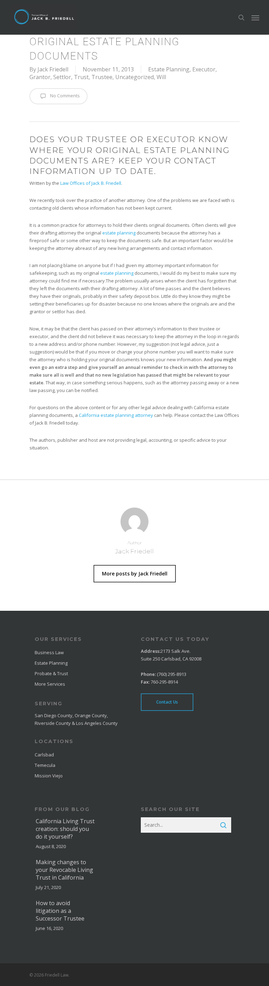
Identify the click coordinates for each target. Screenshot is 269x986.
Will (161, 77)
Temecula (45, 765)
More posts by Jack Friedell (134, 573)
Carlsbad (44, 754)
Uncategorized (134, 77)
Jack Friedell (52, 69)
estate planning (119, 233)
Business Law (49, 652)
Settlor (62, 77)
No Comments (64, 96)
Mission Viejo (49, 775)
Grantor (39, 77)
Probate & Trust (51, 673)
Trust (81, 77)
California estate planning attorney (116, 415)
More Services (50, 684)
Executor (203, 69)
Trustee (101, 77)
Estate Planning (168, 69)
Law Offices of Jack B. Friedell (90, 183)
